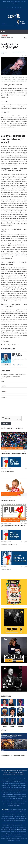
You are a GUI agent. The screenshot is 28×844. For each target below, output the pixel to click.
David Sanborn (11, 816)
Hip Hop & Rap (14, 792)
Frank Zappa (7, 820)
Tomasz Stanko (3, 838)
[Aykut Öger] (4, 721)
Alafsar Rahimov (15, 809)
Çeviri (21, 783)
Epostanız (3, 391)
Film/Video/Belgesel (10, 787)
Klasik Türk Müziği (17, 796)
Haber (2, 792)
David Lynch (6, 816)
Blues (22, 1)
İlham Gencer (14, 822)
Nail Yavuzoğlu (3, 831)
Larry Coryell (22, 827)
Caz (3, 783)
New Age (22, 800)
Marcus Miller (15, 829)
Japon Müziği (24, 794)
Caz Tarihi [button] (20, 493)
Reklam (8, 1)
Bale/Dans (15, 781)
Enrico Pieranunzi (16, 818)
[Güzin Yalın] (4, 702)
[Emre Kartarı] (20, 702)
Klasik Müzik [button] (4, 520)
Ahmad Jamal (10, 809)
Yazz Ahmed (18, 840)
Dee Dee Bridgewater (17, 816)
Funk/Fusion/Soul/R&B (4, 789)
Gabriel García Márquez (21, 820)
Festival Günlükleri (23, 785)
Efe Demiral (23, 816)
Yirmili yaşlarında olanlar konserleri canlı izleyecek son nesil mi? (13, 453)
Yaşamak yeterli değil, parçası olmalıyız (9, 544)
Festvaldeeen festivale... (6, 569)
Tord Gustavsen (13, 838)
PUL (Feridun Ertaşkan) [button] (19, 448)
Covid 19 (23, 783)
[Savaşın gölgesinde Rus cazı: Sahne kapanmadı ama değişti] (14, 742)
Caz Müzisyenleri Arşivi (12, 783)
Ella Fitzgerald (6, 818)
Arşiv (12, 781)
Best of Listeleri (19, 781)
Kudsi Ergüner (17, 827)
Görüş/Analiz (24, 789)
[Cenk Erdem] (12, 721)
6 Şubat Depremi (10, 778)
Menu (3, 31)
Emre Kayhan (11, 818)
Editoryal (6, 785)
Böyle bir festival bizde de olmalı (7, 471)
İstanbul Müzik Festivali (9, 794)
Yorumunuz (3, 397)
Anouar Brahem (20, 809)
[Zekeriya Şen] (20, 712)
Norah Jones (13, 831)
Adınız (2, 381)
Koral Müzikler (18, 798)
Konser (21, 796)
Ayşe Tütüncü (22, 811)
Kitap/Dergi (7, 796)
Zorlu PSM (18, 805)
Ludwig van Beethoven (8, 829)
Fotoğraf (23, 787)
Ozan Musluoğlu (4, 833)
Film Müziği (4, 787)
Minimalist (13, 800)
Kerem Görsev (12, 827)
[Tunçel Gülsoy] (20, 721)
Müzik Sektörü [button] (10, 448)
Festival (19, 785)
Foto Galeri (15, 3)
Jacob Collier (24, 822)
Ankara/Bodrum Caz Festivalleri (6, 781)
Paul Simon (14, 833)
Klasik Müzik (17, 1)
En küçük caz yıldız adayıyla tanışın (8, 500)
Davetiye (2, 785)
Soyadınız (3, 386)
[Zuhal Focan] (4, 712)
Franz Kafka (11, 820)
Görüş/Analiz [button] (4, 448)
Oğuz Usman (24, 831)
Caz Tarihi (17, 783)
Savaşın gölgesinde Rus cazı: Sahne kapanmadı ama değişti (13, 755)
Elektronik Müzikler (11, 785)
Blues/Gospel (25, 781)
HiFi (24, 1)
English (16, 785)
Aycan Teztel (13, 811)
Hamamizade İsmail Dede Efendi (7, 822)
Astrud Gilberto (7, 811)
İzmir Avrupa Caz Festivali (18, 794)
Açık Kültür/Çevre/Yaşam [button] (6, 493)
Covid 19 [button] (13, 518)
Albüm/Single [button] (14, 493)
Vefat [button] (18, 520)
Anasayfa (4, 1)
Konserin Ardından (12, 798)
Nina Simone (8, 831)
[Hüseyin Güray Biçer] (12, 712)
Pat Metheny (10, 833)
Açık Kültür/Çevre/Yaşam (17, 778)
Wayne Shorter (13, 840)
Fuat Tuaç (15, 820)
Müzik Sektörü (18, 800)
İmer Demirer (19, 822)
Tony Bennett (8, 838)
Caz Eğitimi (6, 783)
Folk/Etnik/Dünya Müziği (18, 787)
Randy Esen (24, 833)
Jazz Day (3, 796)
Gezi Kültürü (17, 789)
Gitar (21, 789)
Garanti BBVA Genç (12, 789)
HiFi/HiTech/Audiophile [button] (21, 518)
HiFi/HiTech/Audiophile (7, 792)
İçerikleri (6, 364)
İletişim (12, 1)
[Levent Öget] (12, 702)
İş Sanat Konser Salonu (20, 792)
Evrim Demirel (22, 818)
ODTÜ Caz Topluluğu (18, 831)
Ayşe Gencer (17, 811)
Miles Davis (24, 829)
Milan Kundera (20, 829)
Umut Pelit (22, 838)
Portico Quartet (19, 833)
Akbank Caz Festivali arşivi (7, 37)
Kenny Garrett (7, 827)
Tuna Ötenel (18, 838)
